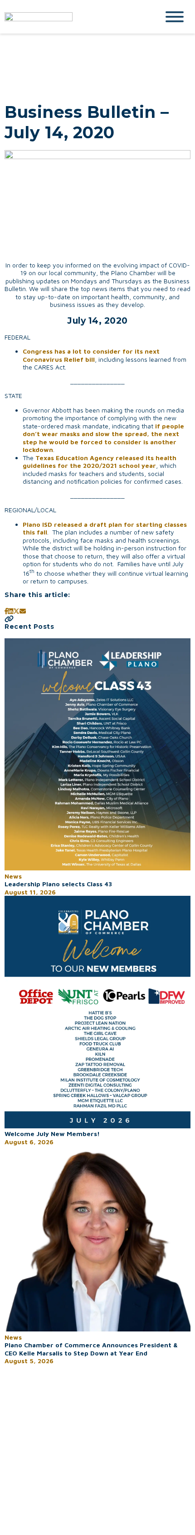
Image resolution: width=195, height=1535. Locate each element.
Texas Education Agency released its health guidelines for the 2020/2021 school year (99, 462)
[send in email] (23, 611)
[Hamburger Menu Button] (174, 17)
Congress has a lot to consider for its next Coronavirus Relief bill (91, 355)
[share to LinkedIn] (10, 611)
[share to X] (16, 611)
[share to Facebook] (6, 611)
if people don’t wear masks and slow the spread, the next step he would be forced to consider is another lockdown (103, 438)
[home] (75, 16)
